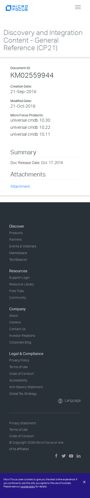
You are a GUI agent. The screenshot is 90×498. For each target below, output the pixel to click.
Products (16, 233)
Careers (15, 322)
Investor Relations (22, 335)
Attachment (20, 186)
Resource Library (21, 284)
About (13, 315)
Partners (15, 239)
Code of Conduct (21, 373)
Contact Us (17, 329)
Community (17, 297)
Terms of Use (18, 367)
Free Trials (16, 291)
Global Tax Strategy (23, 393)
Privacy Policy (19, 360)
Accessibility (18, 380)
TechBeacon (18, 259)
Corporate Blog (20, 342)
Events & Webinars (22, 246)
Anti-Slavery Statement (26, 387)
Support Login (19, 277)
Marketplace (18, 253)
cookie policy (28, 486)
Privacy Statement (22, 423)
